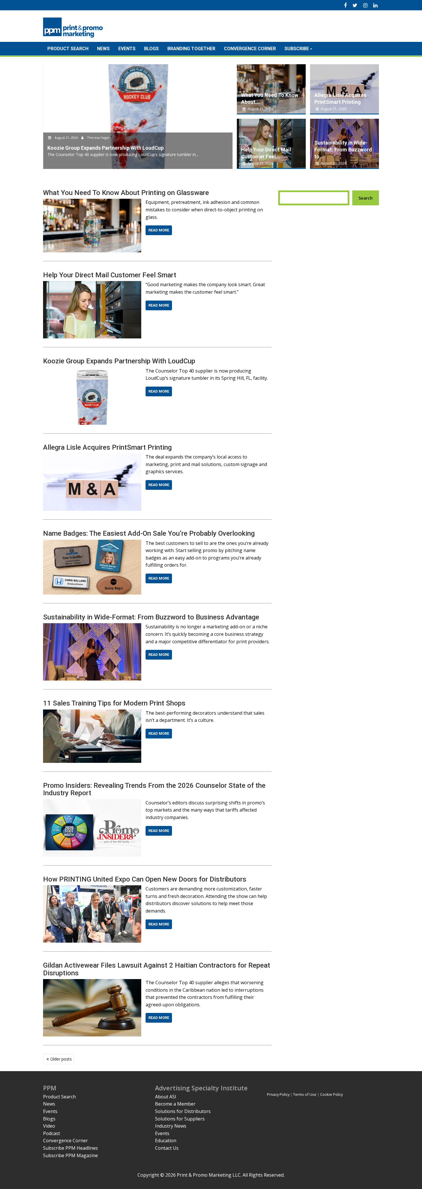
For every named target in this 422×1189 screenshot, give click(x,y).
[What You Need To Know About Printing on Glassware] (92, 202)
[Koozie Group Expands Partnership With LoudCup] (92, 371)
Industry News (170, 1126)
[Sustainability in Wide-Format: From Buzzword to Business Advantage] (92, 626)
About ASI (165, 1097)
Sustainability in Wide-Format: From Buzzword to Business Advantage (151, 617)
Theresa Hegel (97, 137)
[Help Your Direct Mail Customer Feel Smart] (92, 284)
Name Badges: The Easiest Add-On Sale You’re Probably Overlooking (149, 533)
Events (126, 48)
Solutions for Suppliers (180, 1119)
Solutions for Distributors (183, 1111)
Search (366, 198)
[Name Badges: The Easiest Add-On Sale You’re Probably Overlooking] (92, 543)
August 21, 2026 (66, 137)
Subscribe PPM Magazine (70, 1155)
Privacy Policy (278, 1094)
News (103, 48)
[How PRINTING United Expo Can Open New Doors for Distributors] (92, 889)
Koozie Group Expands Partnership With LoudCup (119, 361)
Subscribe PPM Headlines (70, 1148)
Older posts (61, 1059)
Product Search (67, 48)
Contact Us (167, 1148)
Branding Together (191, 48)
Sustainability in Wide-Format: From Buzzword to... (343, 149)
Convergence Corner (250, 48)
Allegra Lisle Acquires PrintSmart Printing (107, 447)
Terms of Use (304, 1094)
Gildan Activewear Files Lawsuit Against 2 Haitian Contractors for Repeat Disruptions (156, 969)
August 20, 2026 (333, 163)
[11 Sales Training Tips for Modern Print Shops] (92, 713)
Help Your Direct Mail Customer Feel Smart (109, 275)
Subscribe (296, 48)
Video (49, 1126)
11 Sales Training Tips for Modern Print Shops (114, 703)
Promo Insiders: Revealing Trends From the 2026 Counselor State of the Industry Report (154, 789)
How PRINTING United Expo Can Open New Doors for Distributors (144, 879)
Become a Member (175, 1104)
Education (165, 1140)
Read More (158, 230)
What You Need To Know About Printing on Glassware (126, 193)
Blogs (151, 48)
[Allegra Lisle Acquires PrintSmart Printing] (92, 457)
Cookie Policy (331, 1094)
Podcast (51, 1133)
